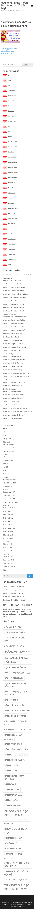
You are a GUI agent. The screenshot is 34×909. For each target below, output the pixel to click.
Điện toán (6, 477)
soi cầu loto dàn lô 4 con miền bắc (13, 304)
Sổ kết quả (6, 442)
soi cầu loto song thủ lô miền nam (13, 415)
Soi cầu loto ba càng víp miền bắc (13, 280)
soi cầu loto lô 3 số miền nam (12, 405)
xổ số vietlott (11, 111)
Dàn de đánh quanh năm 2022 (15, 777)
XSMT (9, 85)
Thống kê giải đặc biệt (15, 879)
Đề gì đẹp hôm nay (9, 425)
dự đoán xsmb (9, 823)
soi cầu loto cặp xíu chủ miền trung (14, 359)
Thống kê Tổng (11, 213)
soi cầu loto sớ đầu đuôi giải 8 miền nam (15, 408)
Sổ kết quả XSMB (12, 95)
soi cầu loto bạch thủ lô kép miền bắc (14, 287)
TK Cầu (5, 490)
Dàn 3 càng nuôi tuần (16, 749)
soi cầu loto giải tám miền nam (12, 401)
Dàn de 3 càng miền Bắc (21, 755)
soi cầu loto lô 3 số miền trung (12, 370)
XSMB (9, 75)
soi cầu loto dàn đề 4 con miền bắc (14, 320)
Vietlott (5, 454)
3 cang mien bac (13, 627)
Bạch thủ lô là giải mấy (17, 673)
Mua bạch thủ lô (13, 854)
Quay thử (6, 554)
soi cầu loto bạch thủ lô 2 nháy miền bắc (15, 294)
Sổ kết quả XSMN (12, 100)
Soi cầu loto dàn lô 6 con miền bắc (13, 307)
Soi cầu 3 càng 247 (9, 858)
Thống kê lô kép (11, 193)
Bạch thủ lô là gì (13, 678)
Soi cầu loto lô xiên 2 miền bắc (12, 333)
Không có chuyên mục (16, 830)
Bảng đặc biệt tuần (15, 716)
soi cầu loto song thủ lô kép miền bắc (14, 347)
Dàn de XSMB (11, 770)
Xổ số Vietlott (7, 457)
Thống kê (10, 136)
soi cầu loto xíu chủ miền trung (12, 385)
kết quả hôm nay (11, 90)
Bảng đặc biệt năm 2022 (17, 710)
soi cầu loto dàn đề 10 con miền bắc (14, 330)
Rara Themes (28, 904)
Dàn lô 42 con (11, 789)
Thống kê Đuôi (11, 203)
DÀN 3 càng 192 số (8, 739)
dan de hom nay (13, 735)
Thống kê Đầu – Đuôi (13, 208)
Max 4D (9, 131)
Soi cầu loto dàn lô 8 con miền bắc (13, 311)
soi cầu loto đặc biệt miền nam (12, 398)
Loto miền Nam (11, 234)
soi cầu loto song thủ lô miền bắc (13, 350)
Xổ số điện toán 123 (12, 146)
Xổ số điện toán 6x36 (13, 141)
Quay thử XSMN (11, 249)
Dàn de (8, 754)
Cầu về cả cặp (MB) (12, 167)
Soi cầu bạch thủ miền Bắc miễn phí (16, 864)
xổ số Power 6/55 (12, 121)
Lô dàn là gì (10, 843)
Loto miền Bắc (11, 228)
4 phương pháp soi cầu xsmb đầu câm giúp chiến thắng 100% (9, 51)
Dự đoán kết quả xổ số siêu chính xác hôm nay (16, 819)
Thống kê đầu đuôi (12, 177)
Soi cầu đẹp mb (7, 278)
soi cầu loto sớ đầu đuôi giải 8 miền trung (16, 373)
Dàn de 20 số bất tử (14, 760)
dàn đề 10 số (11, 800)
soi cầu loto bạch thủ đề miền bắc (13, 284)
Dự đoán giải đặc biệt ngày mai (16, 813)
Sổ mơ (9, 264)
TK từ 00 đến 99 (11, 223)
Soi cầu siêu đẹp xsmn (10, 389)
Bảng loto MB (7, 544)
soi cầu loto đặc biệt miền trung (13, 363)
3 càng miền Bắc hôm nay (15, 639)
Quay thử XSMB (11, 244)
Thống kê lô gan (11, 182)
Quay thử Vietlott (12, 259)
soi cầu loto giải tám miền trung (13, 366)
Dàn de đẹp (10, 784)
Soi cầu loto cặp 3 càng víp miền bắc (14, 317)
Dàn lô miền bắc (13, 795)
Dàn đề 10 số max (13, 805)
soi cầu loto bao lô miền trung (12, 356)
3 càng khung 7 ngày (15, 632)
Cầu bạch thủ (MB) (12, 157)
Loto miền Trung (12, 239)
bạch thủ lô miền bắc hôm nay (16, 685)
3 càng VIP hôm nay (17, 651)
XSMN (9, 80)
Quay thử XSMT (11, 254)
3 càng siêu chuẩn (14, 646)
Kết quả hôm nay (8, 439)
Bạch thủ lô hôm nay (16, 667)
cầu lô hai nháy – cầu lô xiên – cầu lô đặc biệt (14, 5)
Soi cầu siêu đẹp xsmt (10, 354)
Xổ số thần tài (11, 152)
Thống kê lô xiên (12, 187)
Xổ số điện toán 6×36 (10, 479)
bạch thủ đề (11, 700)
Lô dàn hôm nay (13, 838)
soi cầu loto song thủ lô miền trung (14, 382)
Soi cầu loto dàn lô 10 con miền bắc (14, 301)
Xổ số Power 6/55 (9, 464)
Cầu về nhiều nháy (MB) (13, 172)
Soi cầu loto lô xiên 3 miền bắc (12, 337)
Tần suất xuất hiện (12, 218)
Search (25, 64)
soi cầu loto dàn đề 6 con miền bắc (14, 323)
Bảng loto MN (7, 547)
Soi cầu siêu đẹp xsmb (10, 314)
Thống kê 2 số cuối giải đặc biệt (16, 873)
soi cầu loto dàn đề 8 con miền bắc (14, 327)
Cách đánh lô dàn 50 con (15, 722)
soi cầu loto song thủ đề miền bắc (13, 344)
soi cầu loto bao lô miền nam (12, 391)
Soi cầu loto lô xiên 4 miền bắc (12, 340)
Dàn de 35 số (11, 765)
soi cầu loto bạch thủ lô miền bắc (13, 291)
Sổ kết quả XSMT (12, 106)
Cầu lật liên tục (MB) (12, 162)
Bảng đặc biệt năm (14, 705)
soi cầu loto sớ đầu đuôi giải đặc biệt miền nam (17, 412)
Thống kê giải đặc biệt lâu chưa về (16, 887)
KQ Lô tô (6, 542)
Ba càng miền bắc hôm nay (16, 659)
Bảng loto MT (7, 551)
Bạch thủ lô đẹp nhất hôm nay (16, 693)
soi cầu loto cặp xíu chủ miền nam (13, 395)
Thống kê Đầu (11, 198)
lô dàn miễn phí (12, 848)
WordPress (20, 906)
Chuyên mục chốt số (9, 422)
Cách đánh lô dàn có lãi (17, 729)
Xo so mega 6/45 (12, 116)
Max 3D (9, 126)
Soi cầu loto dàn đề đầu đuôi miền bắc (15, 297)
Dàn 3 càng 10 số (13, 744)
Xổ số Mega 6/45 (8, 460)
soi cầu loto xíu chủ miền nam (12, 418)
